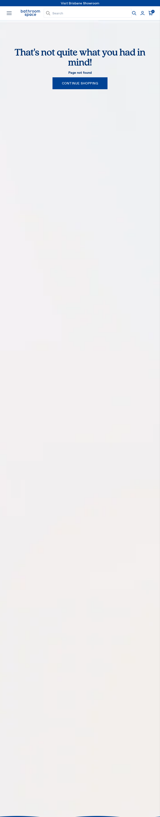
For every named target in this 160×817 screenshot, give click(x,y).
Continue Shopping (80, 83)
